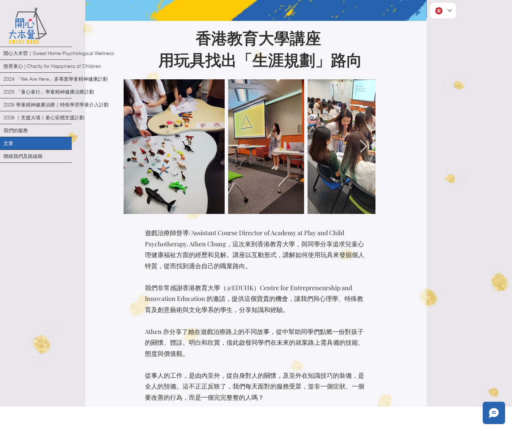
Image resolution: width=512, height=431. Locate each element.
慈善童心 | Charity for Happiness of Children (37, 66)
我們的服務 (15, 130)
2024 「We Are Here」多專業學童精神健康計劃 (37, 79)
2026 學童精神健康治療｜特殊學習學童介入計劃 (37, 105)
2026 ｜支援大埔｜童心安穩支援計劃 (37, 117)
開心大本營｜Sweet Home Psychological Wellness (37, 53)
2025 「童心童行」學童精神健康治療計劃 (37, 92)
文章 (8, 143)
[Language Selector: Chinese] (443, 10)
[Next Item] (363, 146)
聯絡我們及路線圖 (22, 156)
